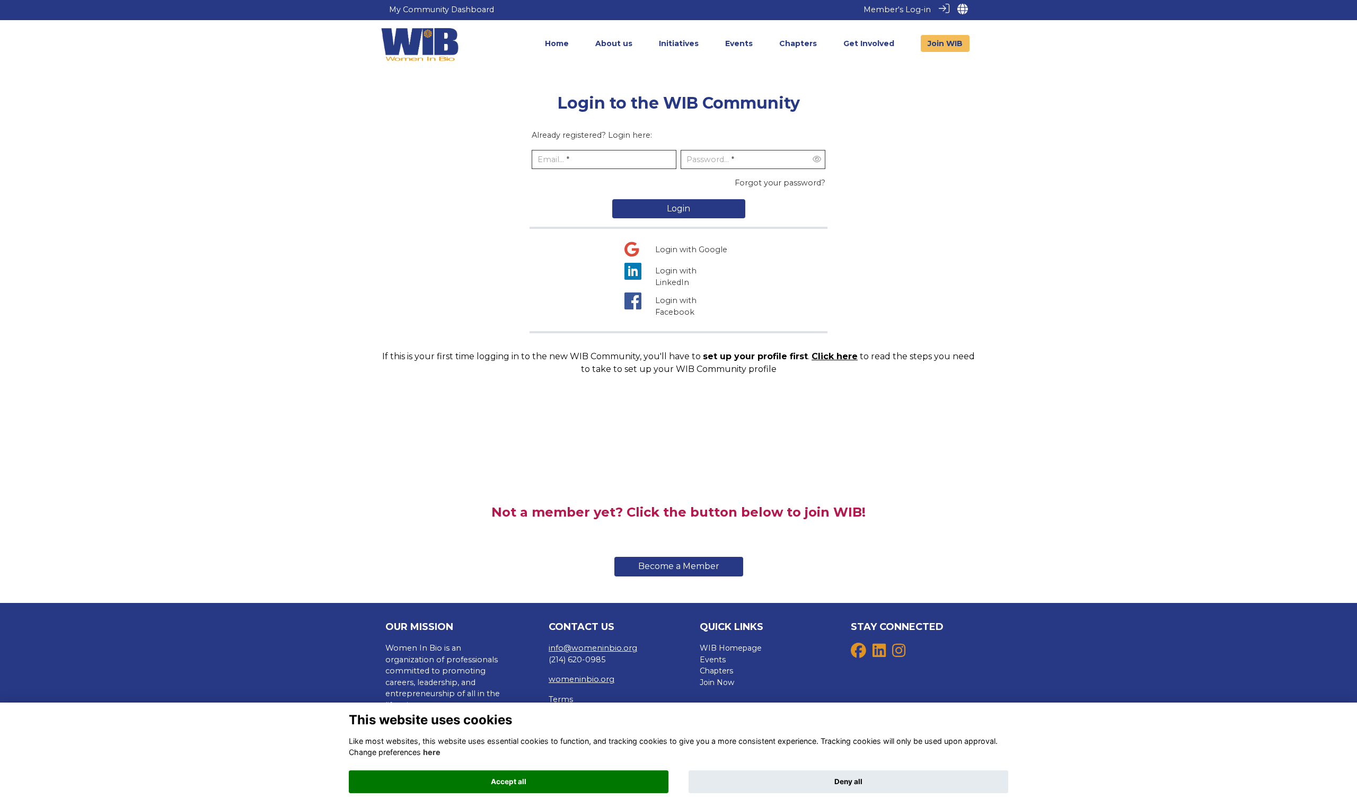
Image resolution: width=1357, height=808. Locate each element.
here (431, 752)
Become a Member (678, 566)
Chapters (716, 671)
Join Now (717, 682)
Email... (550, 159)
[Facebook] (858, 653)
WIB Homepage (731, 648)
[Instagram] (898, 653)
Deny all (848, 781)
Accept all (508, 781)
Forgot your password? (780, 183)
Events (713, 659)
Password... (707, 159)
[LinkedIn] (879, 653)
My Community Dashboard (441, 9)
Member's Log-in (897, 9)
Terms (561, 699)
